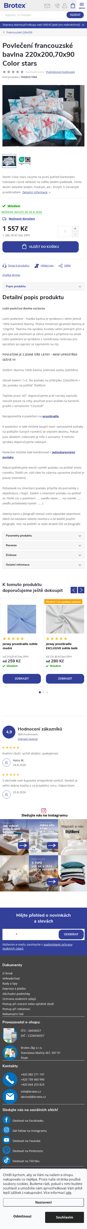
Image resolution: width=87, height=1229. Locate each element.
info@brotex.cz (31, 1091)
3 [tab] (47, 692)
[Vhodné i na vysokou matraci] (65, 619)
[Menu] (81, 5)
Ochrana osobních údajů (19, 999)
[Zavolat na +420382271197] (57, 5)
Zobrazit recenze (28, 739)
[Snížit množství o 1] (75, 234)
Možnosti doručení (22, 219)
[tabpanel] (22, 642)
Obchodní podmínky (16, 994)
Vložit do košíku (44, 247)
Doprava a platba (14, 988)
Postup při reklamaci (16, 1009)
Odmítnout (22, 1216)
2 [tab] (43, 692)
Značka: (11, 275)
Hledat (75, 15)
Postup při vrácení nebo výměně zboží (28, 1004)
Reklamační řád (12, 1014)
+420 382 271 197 (32, 1074)
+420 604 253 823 (32, 1084)
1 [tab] (40, 692)
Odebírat (71, 934)
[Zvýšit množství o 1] (75, 228)
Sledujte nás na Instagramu (44, 815)
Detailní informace (35, 192)
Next (81, 590)
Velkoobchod (11, 978)
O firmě (7, 973)
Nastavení (43, 1202)
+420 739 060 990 (32, 1079)
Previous (74, 590)
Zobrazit (22, 679)
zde (68, 1192)
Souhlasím (64, 1217)
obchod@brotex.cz (33, 1097)
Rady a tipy (9, 983)
